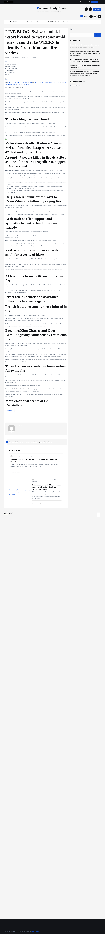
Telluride (22, 456)
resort (13, 57)
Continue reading (15, 472)
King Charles (8, 91)
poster (13, 456)
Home (85, 16)
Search (72, 29)
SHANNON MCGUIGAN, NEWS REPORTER (47, 82)
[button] (98, 513)
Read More (10, 410)
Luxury (40, 479)
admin (8, 57)
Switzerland (17, 57)
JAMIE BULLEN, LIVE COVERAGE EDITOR (19, 82)
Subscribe (97, 9)
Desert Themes (35, 931)
